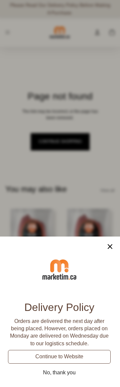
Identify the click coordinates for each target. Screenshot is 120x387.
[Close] (110, 246)
